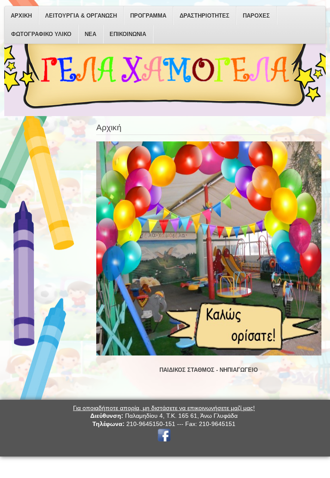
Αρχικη (21, 15)
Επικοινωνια (128, 34)
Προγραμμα (148, 15)
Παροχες (256, 15)
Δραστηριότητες (204, 15)
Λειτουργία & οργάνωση (81, 15)
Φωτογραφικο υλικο (41, 34)
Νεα (90, 34)
